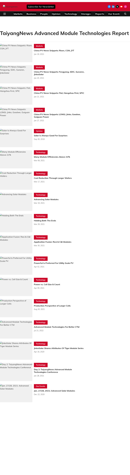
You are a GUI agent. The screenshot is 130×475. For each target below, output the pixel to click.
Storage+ (86, 13)
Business (31, 13)
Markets (18, 13)
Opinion (56, 13)
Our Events (114, 13)
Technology (70, 13)
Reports (99, 13)
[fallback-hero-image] (17, 53)
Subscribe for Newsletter (41, 6)
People (44, 13)
